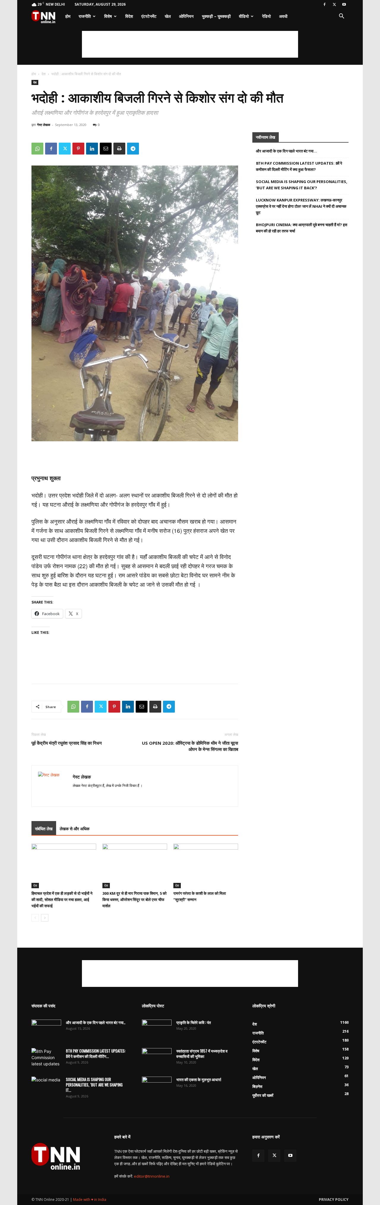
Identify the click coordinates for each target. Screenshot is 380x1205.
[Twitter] (334, 4)
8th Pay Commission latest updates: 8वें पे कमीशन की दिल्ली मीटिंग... (96, 1053)
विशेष (108, 16)
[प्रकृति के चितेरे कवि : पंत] (157, 1030)
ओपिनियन (186, 16)
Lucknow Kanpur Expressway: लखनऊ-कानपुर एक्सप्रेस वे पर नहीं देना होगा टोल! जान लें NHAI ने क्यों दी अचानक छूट (301, 206)
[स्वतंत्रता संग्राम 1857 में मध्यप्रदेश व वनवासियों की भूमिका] (157, 1058)
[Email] (106, 149)
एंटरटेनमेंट (148, 16)
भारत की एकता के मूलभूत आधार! (198, 1079)
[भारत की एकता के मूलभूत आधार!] (157, 1087)
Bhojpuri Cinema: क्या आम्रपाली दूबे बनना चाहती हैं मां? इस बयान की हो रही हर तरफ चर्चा (301, 228)
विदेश (129, 16)
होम (67, 16)
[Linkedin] (92, 149)
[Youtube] (344, 4)
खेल (168, 16)
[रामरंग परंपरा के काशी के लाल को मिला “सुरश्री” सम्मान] (205, 866)
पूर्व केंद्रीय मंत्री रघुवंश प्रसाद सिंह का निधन (66, 743)
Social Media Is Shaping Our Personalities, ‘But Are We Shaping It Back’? (301, 184)
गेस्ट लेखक (43, 124)
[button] (341, 17)
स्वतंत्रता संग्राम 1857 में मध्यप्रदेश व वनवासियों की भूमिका (201, 1053)
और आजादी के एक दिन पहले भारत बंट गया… (286, 151)
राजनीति (85, 16)
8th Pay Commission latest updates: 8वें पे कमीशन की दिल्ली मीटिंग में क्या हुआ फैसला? (299, 166)
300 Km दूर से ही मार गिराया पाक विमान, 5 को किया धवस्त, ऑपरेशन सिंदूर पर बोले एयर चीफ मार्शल (134, 899)
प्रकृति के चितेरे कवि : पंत (193, 1022)
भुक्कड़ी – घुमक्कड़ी (216, 16)
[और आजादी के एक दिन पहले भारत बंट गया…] (46, 1030)
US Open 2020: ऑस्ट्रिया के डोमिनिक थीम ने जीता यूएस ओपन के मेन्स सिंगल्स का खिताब (190, 746)
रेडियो (266, 16)
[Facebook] (324, 4)
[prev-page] (35, 918)
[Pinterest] (78, 149)
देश (44, 73)
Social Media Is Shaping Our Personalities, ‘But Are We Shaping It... (94, 1084)
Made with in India (89, 1199)
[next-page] (44, 918)
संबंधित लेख (44, 828)
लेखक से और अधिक (74, 828)
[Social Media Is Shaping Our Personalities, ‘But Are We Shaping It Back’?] (46, 1087)
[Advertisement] (190, 44)
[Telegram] (133, 149)
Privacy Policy (334, 1199)
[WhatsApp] (37, 149)
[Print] (119, 149)
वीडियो (244, 16)
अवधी (283, 16)
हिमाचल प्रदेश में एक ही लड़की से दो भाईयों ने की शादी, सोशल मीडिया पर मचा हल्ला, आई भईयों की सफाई (61, 899)
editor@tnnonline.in (152, 1176)
